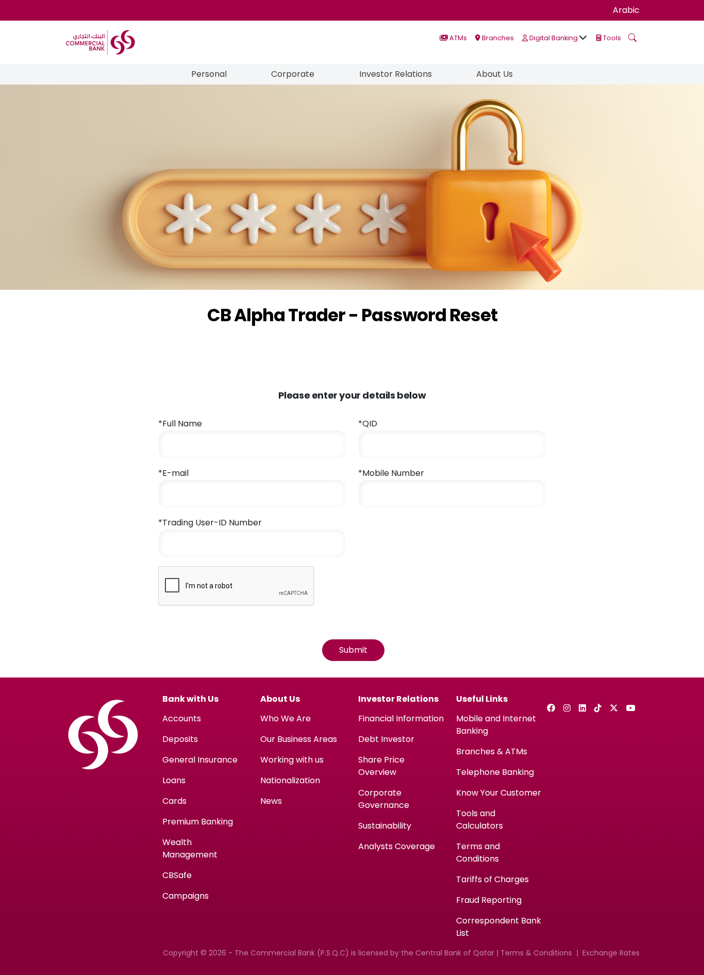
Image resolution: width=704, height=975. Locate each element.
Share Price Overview (381, 766)
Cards (174, 801)
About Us (494, 74)
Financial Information (401, 718)
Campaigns (185, 896)
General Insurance (200, 760)
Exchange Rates (611, 953)
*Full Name (180, 423)
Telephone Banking (495, 772)
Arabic (626, 10)
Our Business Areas (298, 739)
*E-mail (173, 473)
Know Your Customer (498, 793)
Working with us (292, 760)
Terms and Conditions (478, 852)
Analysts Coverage (396, 846)
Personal (209, 74)
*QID (367, 423)
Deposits (180, 739)
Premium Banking (197, 822)
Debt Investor (386, 739)
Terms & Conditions (536, 953)
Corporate (292, 74)
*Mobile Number (391, 473)
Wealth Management (189, 848)
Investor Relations (395, 74)
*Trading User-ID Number (210, 522)
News (271, 801)
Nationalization (290, 780)
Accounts (181, 718)
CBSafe (177, 875)
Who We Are (285, 718)
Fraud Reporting (489, 900)
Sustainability (384, 826)
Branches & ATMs (491, 751)
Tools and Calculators (479, 819)
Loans (174, 780)
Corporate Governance (383, 799)
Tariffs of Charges (492, 879)
